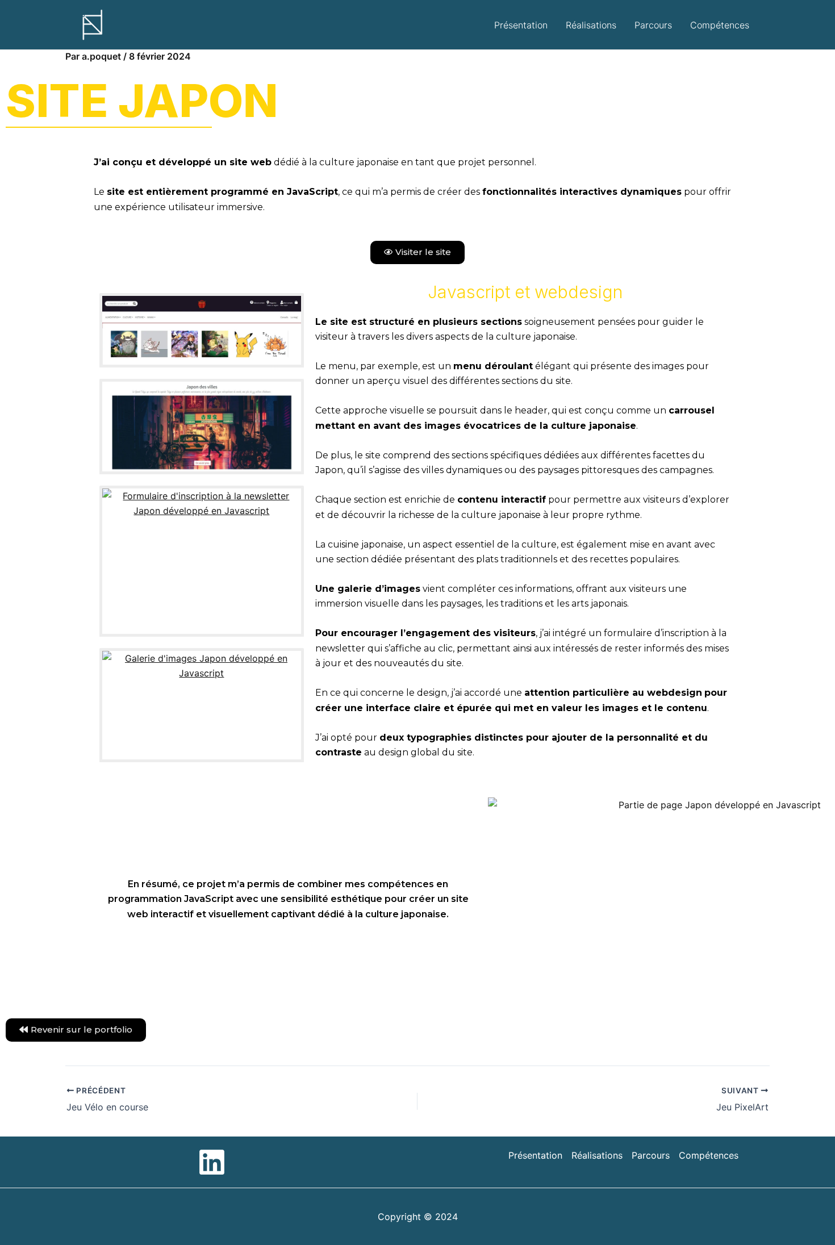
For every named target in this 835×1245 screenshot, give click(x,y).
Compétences (719, 25)
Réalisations (591, 25)
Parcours (653, 25)
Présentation (521, 25)
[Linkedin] (212, 1162)
